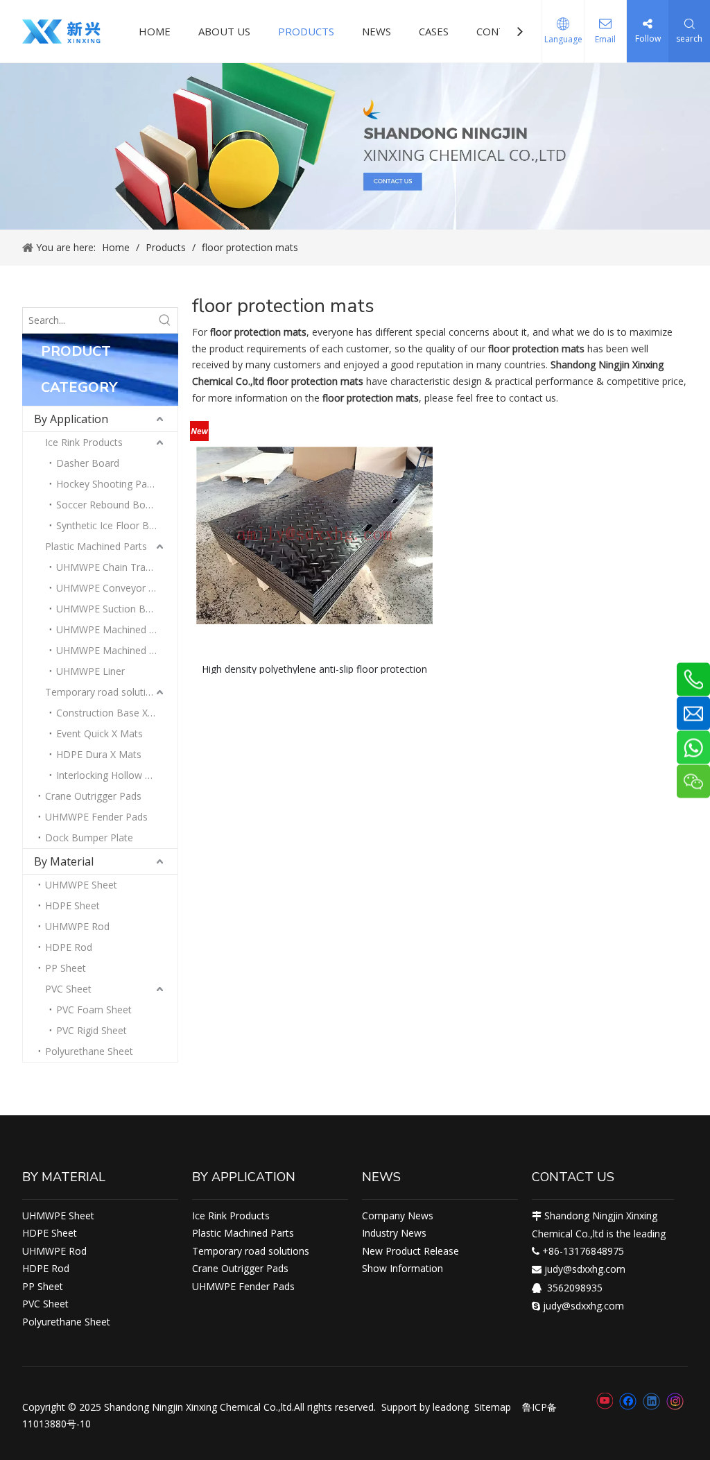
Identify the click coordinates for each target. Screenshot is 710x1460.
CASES (434, 31)
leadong (451, 1407)
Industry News (394, 1232)
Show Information (402, 1268)
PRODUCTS (306, 31)
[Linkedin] (651, 1401)
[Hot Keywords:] (165, 320)
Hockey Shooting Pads (106, 483)
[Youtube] (604, 1401)
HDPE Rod (68, 947)
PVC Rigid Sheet (91, 1030)
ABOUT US (224, 31)
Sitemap (492, 1407)
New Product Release (410, 1250)
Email (605, 39)
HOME (155, 31)
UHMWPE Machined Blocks (117, 629)
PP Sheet (65, 967)
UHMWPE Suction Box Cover (117, 608)
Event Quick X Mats (99, 733)
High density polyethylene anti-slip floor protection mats (314, 668)
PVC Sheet (68, 988)
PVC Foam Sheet (94, 1009)
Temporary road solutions (103, 691)
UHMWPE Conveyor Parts (114, 587)
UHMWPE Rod (77, 926)
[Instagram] (675, 1401)
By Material (64, 861)
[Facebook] (628, 1401)
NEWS (376, 31)
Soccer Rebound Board (108, 504)
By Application (71, 419)
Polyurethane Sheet (89, 1051)
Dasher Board (87, 463)
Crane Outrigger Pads (93, 795)
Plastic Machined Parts (96, 546)
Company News (397, 1215)
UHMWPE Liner (90, 671)
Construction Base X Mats (114, 712)
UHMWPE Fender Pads (96, 816)
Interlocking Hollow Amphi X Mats (117, 775)
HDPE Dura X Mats (98, 754)
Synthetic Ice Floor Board (113, 525)
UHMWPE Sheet (81, 884)
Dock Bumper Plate (89, 837)
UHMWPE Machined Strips (115, 650)
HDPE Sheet (72, 905)
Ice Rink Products (84, 442)
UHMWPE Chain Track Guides (117, 567)
